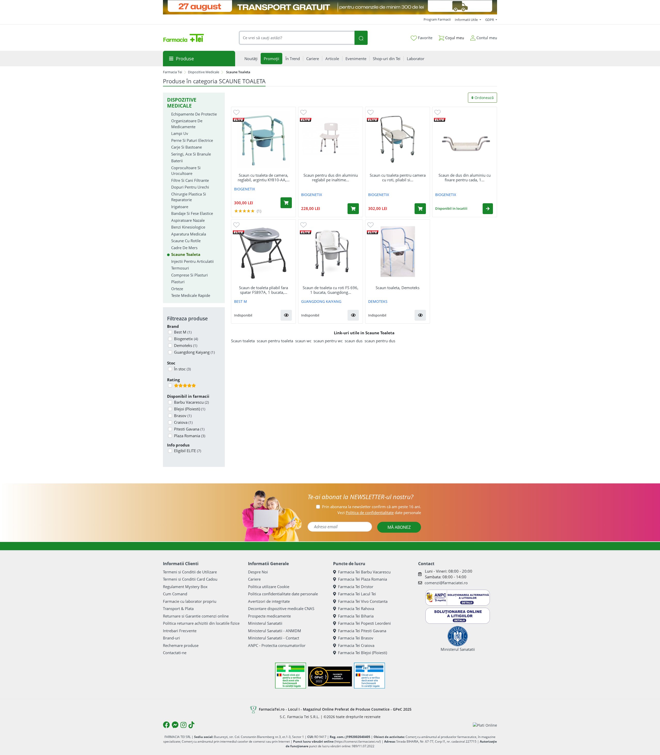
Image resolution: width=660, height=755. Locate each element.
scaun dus (353, 340)
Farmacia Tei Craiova (356, 645)
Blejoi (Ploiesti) (189, 408)
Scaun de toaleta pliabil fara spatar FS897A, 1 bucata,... (263, 290)
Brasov (183, 415)
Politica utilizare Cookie (268, 586)
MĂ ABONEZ (399, 527)
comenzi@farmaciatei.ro (446, 582)
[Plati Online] (485, 725)
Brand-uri (171, 637)
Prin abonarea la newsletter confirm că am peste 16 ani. (371, 506)
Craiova (183, 422)
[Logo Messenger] (175, 724)
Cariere (254, 579)
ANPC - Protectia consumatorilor (277, 645)
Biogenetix (186, 338)
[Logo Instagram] (183, 724)
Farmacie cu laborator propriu (189, 601)
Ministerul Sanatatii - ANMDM (274, 630)
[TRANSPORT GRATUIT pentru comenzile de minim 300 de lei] (330, 7)
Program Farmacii (437, 19)
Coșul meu (454, 37)
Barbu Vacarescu (191, 402)
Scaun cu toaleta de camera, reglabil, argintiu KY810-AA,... (264, 177)
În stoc (182, 368)
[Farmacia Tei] (183, 38)
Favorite (424, 37)
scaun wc (303, 340)
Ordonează (484, 97)
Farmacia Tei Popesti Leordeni (364, 623)
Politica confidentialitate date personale (283, 593)
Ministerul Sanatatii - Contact (273, 637)
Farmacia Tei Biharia (356, 616)
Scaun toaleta (243, 340)
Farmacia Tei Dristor (355, 586)
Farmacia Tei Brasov (355, 637)
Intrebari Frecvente (179, 630)
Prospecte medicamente (269, 616)
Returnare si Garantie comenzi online (196, 616)
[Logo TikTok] (191, 724)
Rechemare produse (181, 645)
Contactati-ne (174, 652)
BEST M (240, 301)
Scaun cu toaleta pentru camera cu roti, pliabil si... (398, 177)
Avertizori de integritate (269, 601)
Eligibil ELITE (187, 450)
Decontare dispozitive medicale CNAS (281, 608)
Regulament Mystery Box (185, 586)
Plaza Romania (189, 435)
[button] (488, 208)
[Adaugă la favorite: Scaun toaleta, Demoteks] (370, 225)
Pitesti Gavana (189, 429)
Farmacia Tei (172, 72)
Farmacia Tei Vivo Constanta (362, 601)
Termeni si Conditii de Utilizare (190, 571)
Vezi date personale (379, 512)
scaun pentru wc (328, 340)
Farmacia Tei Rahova (356, 608)
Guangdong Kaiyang (194, 352)
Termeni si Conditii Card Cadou (190, 579)
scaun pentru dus (380, 340)
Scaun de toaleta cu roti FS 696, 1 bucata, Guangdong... (330, 290)
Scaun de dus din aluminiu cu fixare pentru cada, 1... (465, 177)
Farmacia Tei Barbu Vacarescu (364, 571)
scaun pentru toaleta (275, 340)
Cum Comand (175, 593)
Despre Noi (258, 571)
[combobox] (297, 38)
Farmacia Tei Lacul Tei (357, 593)
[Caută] (360, 38)
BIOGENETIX (244, 188)
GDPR (490, 19)
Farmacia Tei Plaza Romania (362, 579)
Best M (183, 332)
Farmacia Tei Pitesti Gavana (362, 630)
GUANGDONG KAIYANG (321, 301)
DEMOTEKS (377, 301)
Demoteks (185, 345)
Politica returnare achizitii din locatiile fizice (201, 623)
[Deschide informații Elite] (238, 119)
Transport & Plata (178, 608)
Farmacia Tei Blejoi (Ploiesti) (362, 652)
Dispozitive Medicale (203, 72)
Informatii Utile (466, 19)
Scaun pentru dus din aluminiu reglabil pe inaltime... (330, 177)
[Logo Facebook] (166, 724)
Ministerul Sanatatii (265, 623)
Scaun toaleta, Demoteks (397, 287)
